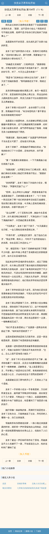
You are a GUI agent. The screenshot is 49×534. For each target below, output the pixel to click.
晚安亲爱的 (7, 488)
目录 (19, 15)
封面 (30, 15)
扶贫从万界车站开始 (24, 2)
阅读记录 (18, 531)
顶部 (39, 531)
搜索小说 (29, 531)
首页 (10, 531)
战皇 (4, 483)
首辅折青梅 (21, 483)
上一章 (8, 15)
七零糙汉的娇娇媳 (24, 488)
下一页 (41, 15)
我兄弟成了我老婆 (39, 488)
